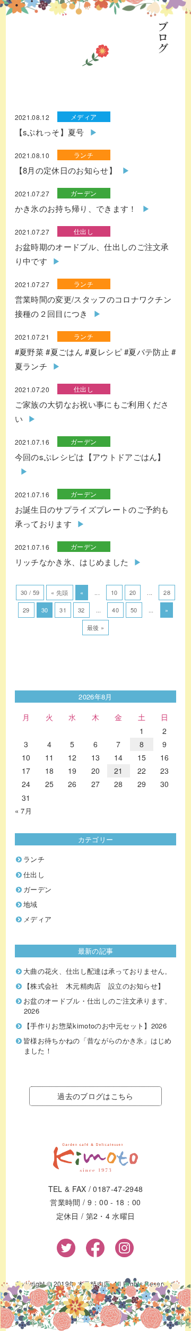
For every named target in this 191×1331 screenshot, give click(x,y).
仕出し (84, 231)
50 (134, 610)
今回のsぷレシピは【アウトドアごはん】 (90, 456)
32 (81, 610)
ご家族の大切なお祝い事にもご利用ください (92, 411)
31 (62, 610)
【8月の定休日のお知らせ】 (66, 170)
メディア (84, 116)
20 (132, 592)
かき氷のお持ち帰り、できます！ (76, 208)
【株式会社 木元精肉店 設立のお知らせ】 (93, 986)
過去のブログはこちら (95, 1096)
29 (26, 610)
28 (166, 592)
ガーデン (84, 192)
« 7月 (23, 811)
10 (114, 592)
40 (115, 610)
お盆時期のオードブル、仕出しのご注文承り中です (92, 253)
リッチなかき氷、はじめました (71, 561)
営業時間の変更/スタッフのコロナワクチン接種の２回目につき (93, 306)
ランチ (84, 154)
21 (118, 770)
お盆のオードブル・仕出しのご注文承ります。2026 (97, 1006)
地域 (30, 904)
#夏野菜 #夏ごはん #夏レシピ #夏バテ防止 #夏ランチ (95, 358)
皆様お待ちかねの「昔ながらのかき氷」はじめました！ (97, 1045)
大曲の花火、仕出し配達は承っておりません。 (97, 971)
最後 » (95, 627)
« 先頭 (59, 592)
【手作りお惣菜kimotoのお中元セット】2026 (95, 1026)
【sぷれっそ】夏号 (49, 131)
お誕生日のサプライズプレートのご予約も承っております (92, 516)
